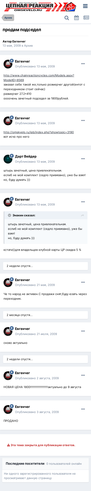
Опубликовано (35, 66)
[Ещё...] (83, 64)
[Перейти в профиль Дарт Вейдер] (8, 159)
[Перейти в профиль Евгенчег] (8, 64)
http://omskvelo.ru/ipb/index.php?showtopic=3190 (39, 132)
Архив (28, 45)
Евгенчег (19, 41)
